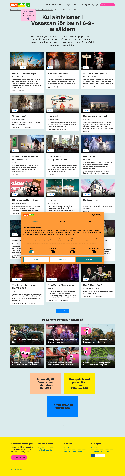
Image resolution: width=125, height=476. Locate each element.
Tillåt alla (89, 259)
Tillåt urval (62, 259)
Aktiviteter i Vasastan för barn (44, 9)
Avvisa (36, 259)
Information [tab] (62, 221)
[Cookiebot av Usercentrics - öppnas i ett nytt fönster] (94, 215)
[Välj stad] (28, 5)
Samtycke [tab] (35, 221)
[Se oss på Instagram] (97, 5)
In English (86, 5)
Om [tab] (90, 221)
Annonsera (95, 448)
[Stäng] (28, 18)
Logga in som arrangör (100, 451)
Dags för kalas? (72, 5)
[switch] (52, 251)
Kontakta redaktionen (73, 451)
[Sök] (93, 5)
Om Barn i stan (70, 448)
